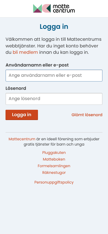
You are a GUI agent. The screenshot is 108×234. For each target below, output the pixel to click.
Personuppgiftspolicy (54, 182)
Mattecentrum (22, 139)
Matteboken (54, 159)
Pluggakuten (54, 152)
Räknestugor (54, 172)
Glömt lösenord (87, 115)
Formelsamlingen (54, 166)
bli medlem (25, 52)
